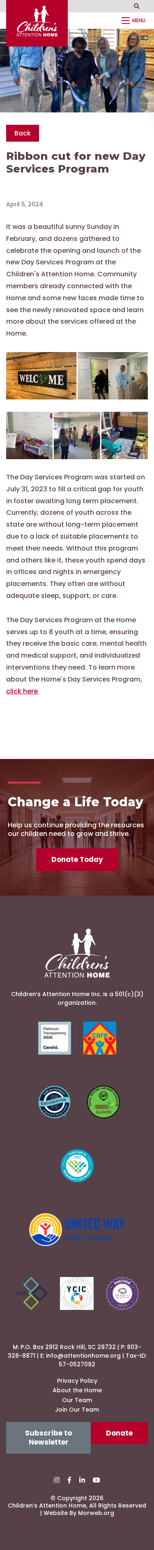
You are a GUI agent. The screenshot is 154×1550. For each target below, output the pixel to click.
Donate (119, 1433)
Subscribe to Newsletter (48, 1437)
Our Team (77, 1400)
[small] (57, 1480)
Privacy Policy (77, 1381)
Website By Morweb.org (79, 1513)
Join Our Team (77, 1409)
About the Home (77, 1390)
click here (22, 691)
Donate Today (77, 859)
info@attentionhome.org (83, 1356)
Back (22, 133)
